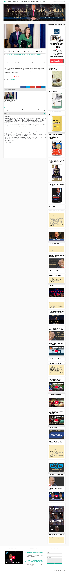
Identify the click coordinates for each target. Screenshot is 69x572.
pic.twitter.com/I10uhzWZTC (56, 279)
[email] (60, 570)
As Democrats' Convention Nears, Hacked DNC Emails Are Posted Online (56, 508)
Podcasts (15, 1)
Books (9, 1)
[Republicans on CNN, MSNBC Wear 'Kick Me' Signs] (24, 36)
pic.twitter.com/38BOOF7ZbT (55, 305)
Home (5, 1)
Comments (39, 54)
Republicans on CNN (32, 54)
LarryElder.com (21, 76)
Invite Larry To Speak (29, 1)
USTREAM (21, 1)
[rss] (58, 570)
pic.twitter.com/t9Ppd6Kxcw (55, 249)
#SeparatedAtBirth (54, 247)
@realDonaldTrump (53, 451)
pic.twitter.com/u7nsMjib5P (55, 370)
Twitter (13, 78)
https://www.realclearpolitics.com (14, 73)
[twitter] (50, 570)
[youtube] (62, 570)
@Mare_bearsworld (55, 367)
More (44, 1)
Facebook (13, 79)
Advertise (38, 1)
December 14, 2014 (59, 372)
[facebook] (52, 570)
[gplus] (54, 570)
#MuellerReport (53, 448)
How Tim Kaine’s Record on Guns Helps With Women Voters (56, 521)
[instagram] (56, 570)
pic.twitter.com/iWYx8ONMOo (55, 539)
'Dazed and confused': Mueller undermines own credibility (56, 528)
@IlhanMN (55, 215)
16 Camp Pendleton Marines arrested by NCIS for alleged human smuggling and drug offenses (34, 561)
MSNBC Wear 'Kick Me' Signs (23, 54)
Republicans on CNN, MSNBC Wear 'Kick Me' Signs (10, 101)
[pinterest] (64, 570)
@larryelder (52, 369)
